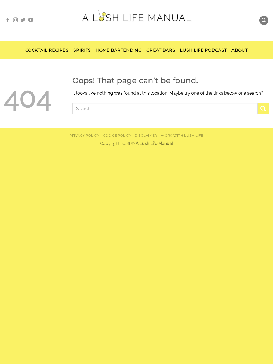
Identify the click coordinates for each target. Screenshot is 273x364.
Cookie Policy (117, 135)
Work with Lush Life (182, 135)
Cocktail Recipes (47, 50)
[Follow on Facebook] (7, 20)
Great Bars (160, 50)
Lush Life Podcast (203, 50)
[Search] (264, 20)
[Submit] (263, 108)
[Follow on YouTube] (30, 20)
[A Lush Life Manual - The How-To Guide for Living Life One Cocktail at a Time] (136, 20)
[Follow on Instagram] (15, 20)
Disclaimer (146, 135)
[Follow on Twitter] (23, 20)
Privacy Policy (84, 135)
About (239, 50)
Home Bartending (118, 50)
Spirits (82, 50)
